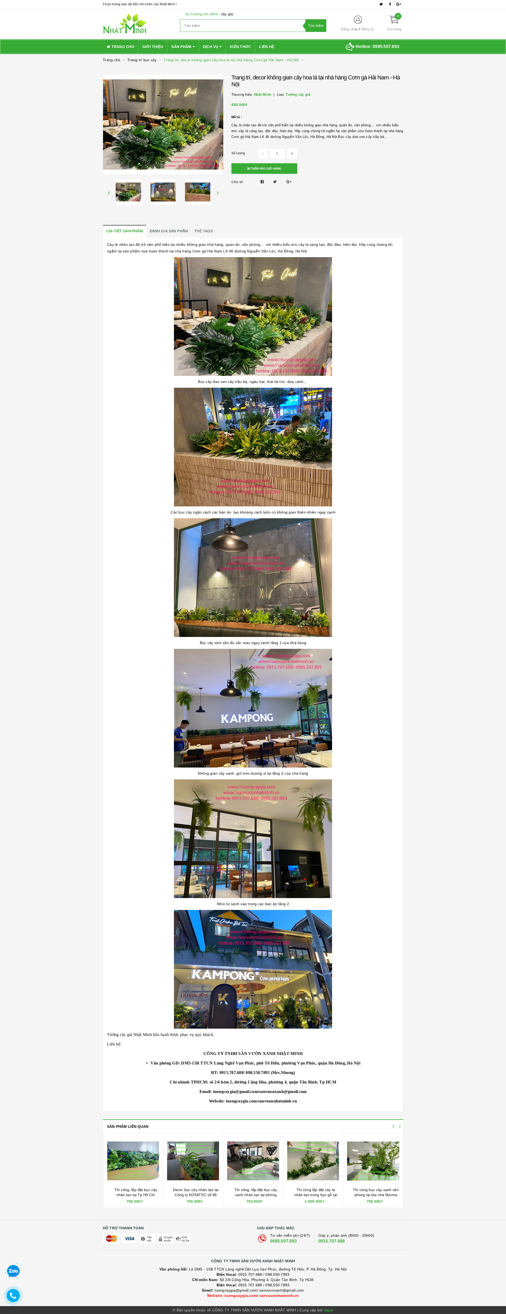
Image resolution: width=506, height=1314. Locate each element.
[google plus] (399, 4)
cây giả (227, 14)
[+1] (289, 181)
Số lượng (238, 153)
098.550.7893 (277, 1274)
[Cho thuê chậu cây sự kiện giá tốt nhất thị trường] (313, 1161)
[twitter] (381, 4)
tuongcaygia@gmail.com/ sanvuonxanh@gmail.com (253, 1290)
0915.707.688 (331, 1241)
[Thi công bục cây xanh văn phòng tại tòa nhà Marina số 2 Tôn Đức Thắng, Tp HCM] (253, 1161)
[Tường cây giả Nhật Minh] (137, 24)
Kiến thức (240, 47)
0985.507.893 (283, 1241)
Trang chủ (122, 47)
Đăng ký (367, 29)
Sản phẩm (181, 47)
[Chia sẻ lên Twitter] (275, 181)
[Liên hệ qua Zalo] (13, 1271)
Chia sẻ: (237, 182)
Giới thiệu (152, 47)
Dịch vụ (211, 47)
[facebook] (390, 4)
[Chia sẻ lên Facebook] (263, 181)
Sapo (328, 1310)
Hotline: (377, 46)
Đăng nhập (349, 29)
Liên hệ (266, 47)
